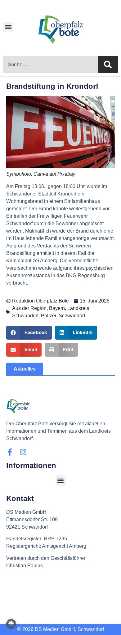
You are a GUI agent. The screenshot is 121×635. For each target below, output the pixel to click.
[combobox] (50, 64)
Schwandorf (72, 315)
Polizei (48, 315)
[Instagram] (23, 452)
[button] (8, 27)
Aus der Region (29, 308)
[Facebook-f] (9, 452)
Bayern (57, 308)
